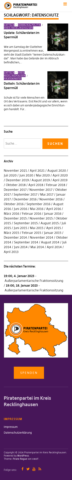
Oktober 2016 (14, 204)
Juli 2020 (10, 175)
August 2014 (50, 242)
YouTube (33, 468)
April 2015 (53, 228)
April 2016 (53, 209)
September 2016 (38, 204)
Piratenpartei (13, 78)
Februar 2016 (31, 214)
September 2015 (26, 223)
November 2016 (51, 199)
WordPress (23, 455)
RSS (39, 468)
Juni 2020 (26, 175)
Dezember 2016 (25, 199)
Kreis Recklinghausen (18, 27)
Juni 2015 (20, 228)
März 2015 (11, 233)
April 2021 (37, 170)
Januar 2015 (52, 233)
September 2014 (26, 242)
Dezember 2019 (17, 180)
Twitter (28, 468)
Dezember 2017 (15, 190)
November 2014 (41, 237)
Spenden (29, 373)
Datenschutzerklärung (18, 432)
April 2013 (11, 252)
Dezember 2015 (15, 218)
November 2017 (40, 190)
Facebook (22, 468)
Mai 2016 (36, 209)
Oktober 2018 (16, 185)
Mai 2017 (46, 194)
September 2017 (25, 194)
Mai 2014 (37, 247)
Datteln (9, 25)
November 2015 (41, 218)
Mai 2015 (36, 228)
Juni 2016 (20, 209)
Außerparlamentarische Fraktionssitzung (34, 281)
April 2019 (60, 180)
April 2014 (54, 247)
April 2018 (35, 185)
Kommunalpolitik (29, 25)
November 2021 (15, 170)
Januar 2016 (52, 214)
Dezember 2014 (15, 237)
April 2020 (60, 175)
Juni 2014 (21, 247)
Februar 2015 (31, 233)
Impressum (11, 427)
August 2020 (56, 170)
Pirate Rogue (20, 458)
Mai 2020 (43, 175)
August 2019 (41, 180)
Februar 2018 (55, 185)
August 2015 (50, 223)
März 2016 (11, 214)
